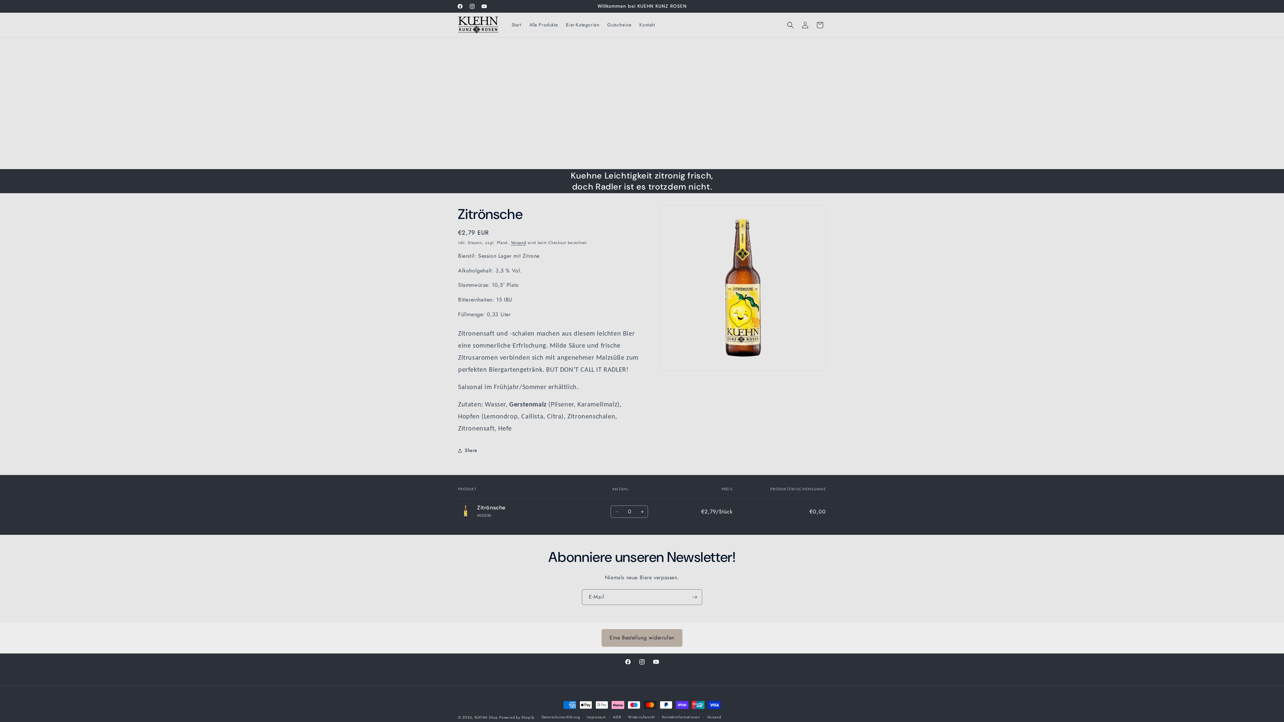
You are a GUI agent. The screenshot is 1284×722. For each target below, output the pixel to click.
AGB (617, 717)
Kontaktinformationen (681, 717)
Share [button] (471, 450)
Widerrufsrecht (641, 717)
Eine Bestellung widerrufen (642, 637)
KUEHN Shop (486, 717)
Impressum (596, 717)
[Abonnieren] (694, 597)
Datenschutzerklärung (561, 717)
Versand (518, 243)
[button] (790, 25)
